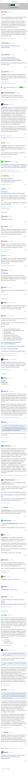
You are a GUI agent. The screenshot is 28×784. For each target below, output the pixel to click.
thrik (4, 244)
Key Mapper (20, 74)
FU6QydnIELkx (7, 425)
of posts (14, 1)
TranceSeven (5, 537)
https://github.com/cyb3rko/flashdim (9, 348)
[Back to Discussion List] (1, 1)
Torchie (2, 394)
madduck (5, 74)
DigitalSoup (5, 273)
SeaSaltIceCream (6, 482)
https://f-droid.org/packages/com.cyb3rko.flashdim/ (13, 346)
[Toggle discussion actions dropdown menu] (26, 1)
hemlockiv (5, 579)
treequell (6, 693)
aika (3, 229)
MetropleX (5, 219)
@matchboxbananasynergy (11, 523)
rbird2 (4, 362)
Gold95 (5, 653)
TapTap (9, 395)
